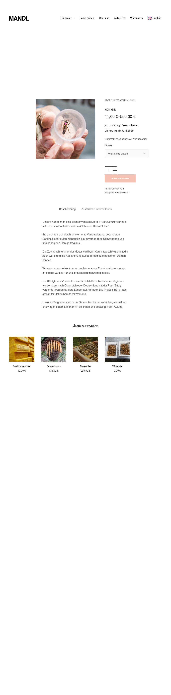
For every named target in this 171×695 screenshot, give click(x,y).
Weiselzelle (117, 366)
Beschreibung (67, 209)
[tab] (67, 209)
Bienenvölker (85, 366)
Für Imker (66, 18)
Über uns (104, 18)
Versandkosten (130, 125)
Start (107, 100)
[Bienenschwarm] (53, 349)
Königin (109, 145)
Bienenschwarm (54, 366)
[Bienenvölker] (85, 349)
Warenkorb (136, 18)
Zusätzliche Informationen (96, 209)
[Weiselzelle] (117, 349)
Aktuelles (119, 18)
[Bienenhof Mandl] (31, 18)
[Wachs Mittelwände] (21, 349)
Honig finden (86, 18)
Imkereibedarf (119, 100)
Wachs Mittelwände (21, 366)
